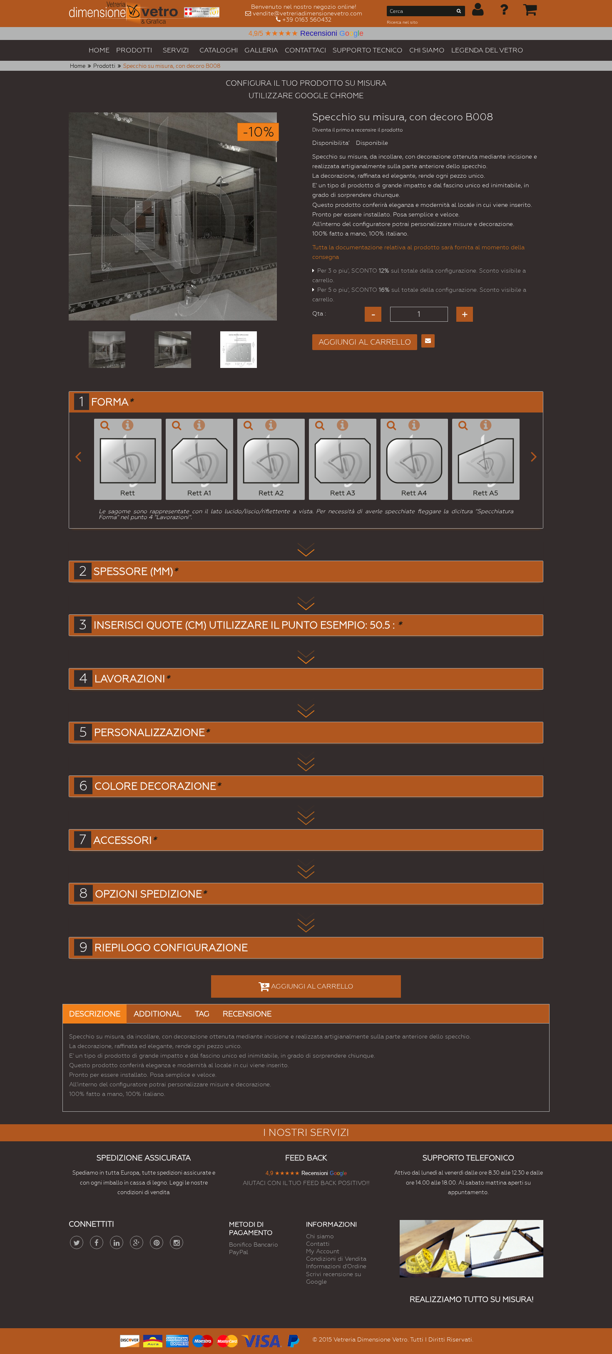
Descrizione (94, 1013)
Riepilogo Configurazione (171, 948)
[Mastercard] (227, 1340)
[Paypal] (293, 1340)
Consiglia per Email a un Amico (428, 341)
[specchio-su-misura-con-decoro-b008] (107, 349)
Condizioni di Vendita (336, 1258)
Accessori (124, 840)
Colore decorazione (157, 786)
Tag (202, 1013)
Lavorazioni (132, 679)
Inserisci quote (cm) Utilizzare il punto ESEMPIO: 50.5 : (247, 625)
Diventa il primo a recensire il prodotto (357, 130)
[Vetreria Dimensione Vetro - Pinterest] (156, 1242)
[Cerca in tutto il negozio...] (459, 12)
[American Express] (177, 1340)
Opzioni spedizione (150, 894)
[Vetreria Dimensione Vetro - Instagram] (176, 1242)
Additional (158, 1013)
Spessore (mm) (135, 571)
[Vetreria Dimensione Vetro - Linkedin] (116, 1242)
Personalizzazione (151, 733)
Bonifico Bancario (253, 1244)
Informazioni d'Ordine (336, 1266)
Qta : (319, 313)
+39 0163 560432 (306, 19)
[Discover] (129, 1340)
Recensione (247, 1013)
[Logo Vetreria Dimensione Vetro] (147, 13)
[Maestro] (202, 1340)
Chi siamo (320, 1236)
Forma (112, 402)
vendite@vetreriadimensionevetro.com (307, 13)
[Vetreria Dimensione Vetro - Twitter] (76, 1242)
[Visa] (261, 1340)
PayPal (238, 1252)
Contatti (318, 1243)
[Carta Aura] (152, 1340)
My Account (322, 1251)
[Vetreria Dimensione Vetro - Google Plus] (136, 1242)
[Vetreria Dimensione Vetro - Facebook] (96, 1242)
